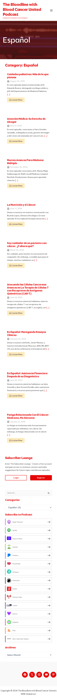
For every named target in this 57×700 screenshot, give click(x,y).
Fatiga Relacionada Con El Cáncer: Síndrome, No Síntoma (28, 416)
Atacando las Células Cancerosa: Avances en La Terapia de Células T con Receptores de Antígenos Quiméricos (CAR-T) (28, 289)
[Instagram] (39, 675)
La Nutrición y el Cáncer (21, 204)
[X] (32, 675)
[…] (8, 94)
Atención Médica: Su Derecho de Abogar (26, 120)
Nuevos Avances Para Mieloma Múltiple (25, 162)
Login (16, 478)
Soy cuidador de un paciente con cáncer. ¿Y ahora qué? (27, 244)
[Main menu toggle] (51, 10)
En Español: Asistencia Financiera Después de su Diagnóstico (27, 375)
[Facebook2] (25, 675)
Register (41, 478)
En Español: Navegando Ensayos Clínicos (26, 333)
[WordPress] (46, 675)
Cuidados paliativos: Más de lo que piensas (28, 76)
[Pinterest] (53, 675)
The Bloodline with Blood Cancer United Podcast (22, 9)
